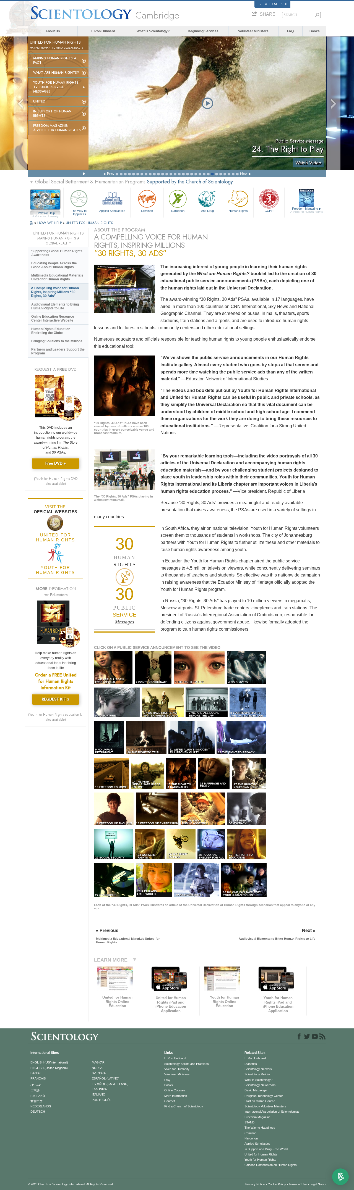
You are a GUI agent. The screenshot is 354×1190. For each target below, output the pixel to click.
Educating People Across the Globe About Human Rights (54, 265)
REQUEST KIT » (55, 699)
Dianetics (250, 1063)
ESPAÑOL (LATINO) (105, 1078)
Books (314, 31)
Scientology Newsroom (259, 1085)
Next (243, 174)
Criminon (147, 210)
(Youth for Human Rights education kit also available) (55, 717)
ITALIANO (98, 1094)
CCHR (269, 210)
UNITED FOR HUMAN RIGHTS (89, 222)
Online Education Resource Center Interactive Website (52, 318)
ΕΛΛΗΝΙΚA (99, 1089)
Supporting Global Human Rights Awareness (56, 253)
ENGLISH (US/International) (49, 1062)
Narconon (177, 210)
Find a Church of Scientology (183, 1106)
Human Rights (238, 210)
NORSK (97, 1068)
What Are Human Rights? (56, 72)
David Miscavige (255, 1090)
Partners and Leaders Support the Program (58, 351)
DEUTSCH (37, 1111)
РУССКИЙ (37, 1095)
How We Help (45, 213)
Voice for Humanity (176, 1069)
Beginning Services (203, 31)
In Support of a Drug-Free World (266, 1149)
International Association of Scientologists (272, 1111)
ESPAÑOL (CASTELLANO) (110, 1084)
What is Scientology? (153, 31)
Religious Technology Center (263, 1095)
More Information (175, 1095)
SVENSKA (99, 1073)
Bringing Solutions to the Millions (56, 341)
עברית (35, 1084)
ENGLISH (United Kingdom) (49, 1068)
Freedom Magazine (306, 210)
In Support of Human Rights (52, 113)
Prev (110, 174)
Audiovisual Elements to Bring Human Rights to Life (55, 306)
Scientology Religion (257, 1074)
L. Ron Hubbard (103, 31)
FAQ (290, 31)
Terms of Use (298, 1184)
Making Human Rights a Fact (54, 60)
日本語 (35, 1090)
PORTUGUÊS (101, 1100)
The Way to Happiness (79, 212)
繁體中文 (36, 1101)
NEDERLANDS (40, 1106)
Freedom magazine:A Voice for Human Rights (57, 128)
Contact (169, 1101)
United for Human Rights (260, 1154)
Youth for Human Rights (260, 1159)
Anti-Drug (207, 210)
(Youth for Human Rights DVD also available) (55, 481)
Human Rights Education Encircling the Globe (50, 331)
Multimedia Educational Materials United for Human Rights (57, 277)
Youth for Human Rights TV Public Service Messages (56, 87)
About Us (52, 31)
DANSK (35, 1073)
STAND (249, 1122)
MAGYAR (98, 1062)
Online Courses (174, 1090)
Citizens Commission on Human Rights (270, 1165)
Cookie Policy (277, 1184)
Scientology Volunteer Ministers (265, 1106)
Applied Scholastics (112, 210)
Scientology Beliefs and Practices (186, 1063)
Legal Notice (318, 1184)
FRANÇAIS (38, 1078)
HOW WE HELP (50, 222)
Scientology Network (258, 1069)
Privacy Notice (255, 1184)
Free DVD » (55, 463)
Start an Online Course (259, 1101)
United (39, 101)
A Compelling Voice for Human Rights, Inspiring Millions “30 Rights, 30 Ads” (55, 292)
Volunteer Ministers (253, 31)
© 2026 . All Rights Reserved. (71, 1184)
